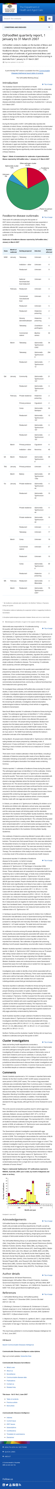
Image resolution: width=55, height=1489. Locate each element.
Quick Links (10, 1452)
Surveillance (11, 1374)
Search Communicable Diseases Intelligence (18, 1345)
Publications (11, 1380)
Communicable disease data (17, 1377)
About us (10, 1371)
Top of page (48, 84)
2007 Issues (11, 1424)
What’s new (11, 1367)
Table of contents (12, 1399)
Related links (11, 1387)
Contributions (11, 1431)
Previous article (12, 1402)
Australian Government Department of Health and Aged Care (10, 8)
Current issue (11, 1421)
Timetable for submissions (16, 1434)
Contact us (10, 1384)
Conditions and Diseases (15, 27)
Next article (10, 1406)
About (8, 1456)
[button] (47, 1486)
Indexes (9, 1417)
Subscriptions (11, 1427)
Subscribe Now (26, 1356)
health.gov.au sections (16, 1447)
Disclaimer (10, 1437)
